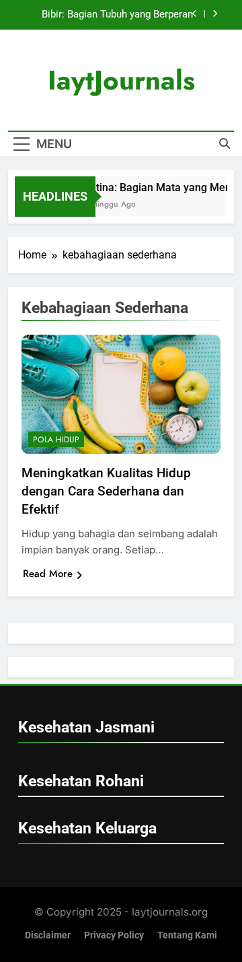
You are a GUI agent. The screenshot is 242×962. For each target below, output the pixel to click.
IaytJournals (121, 80)
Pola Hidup (56, 440)
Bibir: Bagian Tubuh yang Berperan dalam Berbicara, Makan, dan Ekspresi (108, 14)
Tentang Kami (187, 935)
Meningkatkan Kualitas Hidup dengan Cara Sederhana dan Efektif (106, 491)
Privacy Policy (114, 935)
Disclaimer (48, 935)
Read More (48, 573)
